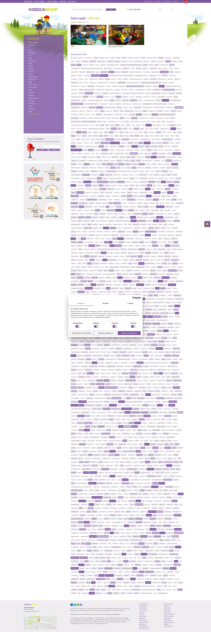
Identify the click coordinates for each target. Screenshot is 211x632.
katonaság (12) (156, 323)
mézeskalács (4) (89, 398)
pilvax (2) (79, 451)
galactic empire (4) (114, 267)
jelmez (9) (176, 309)
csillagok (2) (82, 199)
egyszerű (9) (176, 221)
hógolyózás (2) (102, 291)
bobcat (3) (163, 174)
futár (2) (73, 267)
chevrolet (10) (103, 189)
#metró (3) (81, 93)
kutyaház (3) (80, 355)
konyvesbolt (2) (125, 345)
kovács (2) (81, 348)
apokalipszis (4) (104, 153)
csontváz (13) (74, 203)
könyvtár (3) (111, 348)
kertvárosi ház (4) (162, 327)
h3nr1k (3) (176, 274)
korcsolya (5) (147, 345)
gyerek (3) (131, 274)
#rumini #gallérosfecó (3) (175, 100)
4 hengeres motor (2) (164, 128)
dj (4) (162, 210)
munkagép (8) (132, 416)
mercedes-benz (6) (134, 394)
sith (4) (175, 490)
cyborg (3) (146, 203)
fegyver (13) (155, 245)
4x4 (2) (131, 132)
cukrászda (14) (117, 203)
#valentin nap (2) (118, 114)
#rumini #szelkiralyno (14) (77, 104)
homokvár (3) (168, 291)
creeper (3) (164, 192)
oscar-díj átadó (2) (174, 433)
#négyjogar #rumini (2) (76, 96)
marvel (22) (101, 387)
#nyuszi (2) (132, 96)
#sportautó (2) (84, 107)
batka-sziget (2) (166, 164)
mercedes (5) (125, 394)
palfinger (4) (163, 440)
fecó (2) (149, 245)
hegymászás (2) (117, 284)
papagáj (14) (110, 444)
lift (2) (119, 373)
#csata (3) (91, 65)
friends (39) (141, 263)
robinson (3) (105, 476)
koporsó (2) (139, 345)
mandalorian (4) (128, 384)
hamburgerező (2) (75, 281)
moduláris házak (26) (126, 408)
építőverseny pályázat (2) (125, 235)
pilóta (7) (73, 451)
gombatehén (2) (137, 270)
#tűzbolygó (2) (74, 114)
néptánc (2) (169, 419)
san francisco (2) (139, 483)
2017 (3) (97, 125)
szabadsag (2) (122, 508)
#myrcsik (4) (179, 93)
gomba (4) (129, 270)
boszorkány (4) (143, 178)
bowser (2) (160, 178)
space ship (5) (74, 497)
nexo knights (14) (88, 423)
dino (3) (92, 210)
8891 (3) (93, 139)
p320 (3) (146, 440)
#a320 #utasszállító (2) (152, 57)
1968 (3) (163, 121)
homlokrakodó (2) (136, 291)
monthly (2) (93, 412)
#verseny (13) (155, 114)
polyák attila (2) (131, 455)
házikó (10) (73, 284)
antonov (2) (79, 153)
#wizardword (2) (160, 118)
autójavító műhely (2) (171, 157)
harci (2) (96, 281)
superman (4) (162, 504)
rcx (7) (181, 462)
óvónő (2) (136, 437)
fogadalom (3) (175, 256)
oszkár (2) (80, 437)
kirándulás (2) (143, 334)
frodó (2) (158, 263)
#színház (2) (82, 111)
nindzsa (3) (125, 423)
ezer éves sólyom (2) (88, 242)
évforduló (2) (148, 238)
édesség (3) (73, 221)
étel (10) (114, 238)
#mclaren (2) (179, 89)
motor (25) (127, 412)
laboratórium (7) (125, 355)
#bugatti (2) (174, 61)
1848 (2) (148, 121)
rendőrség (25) (150, 469)
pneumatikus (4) (83, 455)
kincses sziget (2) (173, 330)
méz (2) (82, 398)
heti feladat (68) (172, 284)
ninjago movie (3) (161, 423)
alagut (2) (172, 143)
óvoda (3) (130, 437)
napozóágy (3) (104, 419)
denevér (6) (145, 206)
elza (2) (100, 228)
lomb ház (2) (74, 377)
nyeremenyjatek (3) (151, 426)
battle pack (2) (93, 167)
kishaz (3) (110, 338)
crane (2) (151, 192)
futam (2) (181, 263)
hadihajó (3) (108, 277)
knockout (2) (114, 341)
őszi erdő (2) (131, 440)
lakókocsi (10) (175, 355)
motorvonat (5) (172, 412)
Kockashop (73, 22)
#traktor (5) (173, 111)
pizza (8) (156, 451)
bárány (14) (121, 164)
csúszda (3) (98, 203)
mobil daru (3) (153, 405)
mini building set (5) (89, 405)
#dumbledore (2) (164, 65)
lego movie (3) (120, 366)
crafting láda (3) (143, 192)
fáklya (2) (165, 242)
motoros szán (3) (163, 412)
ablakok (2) (79, 143)
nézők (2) (96, 423)
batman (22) (174, 164)
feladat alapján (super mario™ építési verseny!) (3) (108, 249)
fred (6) (130, 263)
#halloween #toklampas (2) (136, 72)
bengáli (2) (162, 167)
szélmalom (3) (167, 511)
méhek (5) (157, 391)
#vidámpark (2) (83, 118)
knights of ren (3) (106, 341)
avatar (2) (113, 160)
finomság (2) (109, 256)
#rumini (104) (165, 100)
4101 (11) (84, 132)
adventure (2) (124, 143)
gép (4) (79, 270)
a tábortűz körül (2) (155, 139)
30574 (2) (79, 128)
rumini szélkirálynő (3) (157, 479)
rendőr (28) (169, 465)
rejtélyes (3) (149, 465)
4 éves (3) (156, 128)
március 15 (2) (162, 384)
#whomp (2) (152, 118)
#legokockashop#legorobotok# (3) (87, 89)
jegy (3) (155, 309)
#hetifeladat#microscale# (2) (141, 75)
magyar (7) (169, 380)
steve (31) (138, 501)
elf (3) (130, 224)
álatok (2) (178, 143)
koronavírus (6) (161, 345)
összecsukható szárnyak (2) (115, 440)
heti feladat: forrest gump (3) (77, 288)
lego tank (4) (146, 366)
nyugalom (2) (74, 430)
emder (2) (119, 228)
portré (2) (170, 455)
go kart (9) (111, 270)
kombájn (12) (74, 345)
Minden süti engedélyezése (129, 333)
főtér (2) (117, 263)
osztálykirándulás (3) (94, 437)
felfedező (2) (148, 249)
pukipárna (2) (140, 458)
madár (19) (106, 380)
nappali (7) (111, 419)
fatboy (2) (125, 245)
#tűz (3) (179, 111)
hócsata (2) (73, 291)
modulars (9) (136, 408)
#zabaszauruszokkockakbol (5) (89, 121)
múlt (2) (104, 416)
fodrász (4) (160, 256)
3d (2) (146, 128)
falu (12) (176, 242)
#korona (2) (83, 86)
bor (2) (136, 178)
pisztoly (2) (144, 451)
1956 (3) (158, 121)
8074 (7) (136, 135)
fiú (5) (127, 256)
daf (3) (157, 203)
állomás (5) (141, 146)
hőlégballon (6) (177, 295)
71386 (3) (90, 135)
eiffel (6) (89, 224)
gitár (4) (105, 270)
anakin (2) (137, 150)
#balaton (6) (93, 61)
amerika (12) (105, 150)
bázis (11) (113, 167)
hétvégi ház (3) (97, 288)
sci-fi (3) (140, 486)
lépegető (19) (90, 373)
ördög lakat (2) (154, 437)
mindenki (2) (164, 401)
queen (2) (158, 458)
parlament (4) (160, 444)
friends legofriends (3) (150, 263)
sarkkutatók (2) (114, 486)
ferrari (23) (103, 252)
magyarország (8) (177, 380)
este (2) (102, 238)
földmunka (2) (104, 263)
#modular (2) (164, 93)
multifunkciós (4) (111, 416)
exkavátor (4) (174, 238)
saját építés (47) (92, 483)
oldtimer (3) (179, 430)
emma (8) (151, 228)
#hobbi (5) (165, 75)
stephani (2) (124, 501)
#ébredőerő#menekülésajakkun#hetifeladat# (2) (91, 68)
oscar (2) (160, 433)
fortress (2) (73, 263)
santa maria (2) (147, 483)
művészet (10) (168, 416)
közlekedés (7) (176, 348)
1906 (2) (153, 121)
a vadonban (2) (177, 139)
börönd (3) (73, 182)
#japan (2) (113, 79)
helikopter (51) (140, 284)
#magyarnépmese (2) (140, 89)
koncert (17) (87, 345)
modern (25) (171, 405)
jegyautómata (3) (162, 309)
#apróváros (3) (176, 57)
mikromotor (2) (113, 401)
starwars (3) (105, 501)
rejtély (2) (143, 465)
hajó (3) (114, 277)
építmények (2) (106, 235)
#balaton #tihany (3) (101, 61)
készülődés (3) (171, 327)
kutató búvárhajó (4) (175, 352)
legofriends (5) (88, 369)
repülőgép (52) (93, 472)
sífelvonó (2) (130, 490)
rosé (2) (79, 479)
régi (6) (122, 465)
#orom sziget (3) (161, 96)
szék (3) (122, 511)
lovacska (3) (120, 377)
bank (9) (104, 164)
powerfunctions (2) (107, 458)
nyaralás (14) (127, 426)
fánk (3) (85, 245)
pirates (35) (112, 451)
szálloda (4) (175, 508)
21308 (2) (138, 125)
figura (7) (167, 252)
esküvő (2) (97, 238)
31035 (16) (114, 128)
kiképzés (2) (153, 330)
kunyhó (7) (144, 352)
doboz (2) (82, 213)
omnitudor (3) (80, 433)
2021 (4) (112, 125)
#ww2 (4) (172, 118)
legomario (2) (126, 369)
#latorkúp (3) (148, 86)
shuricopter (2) (103, 490)
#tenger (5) (145, 111)
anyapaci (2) (87, 153)
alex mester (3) (80, 146)
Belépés (175, 1)
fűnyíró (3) (84, 267)
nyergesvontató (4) (161, 426)
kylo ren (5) (106, 355)
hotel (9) (150, 295)
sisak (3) (171, 490)
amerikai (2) (111, 150)
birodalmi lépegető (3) (76, 174)
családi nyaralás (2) (84, 196)
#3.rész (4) (124, 57)
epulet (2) (142, 235)
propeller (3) (133, 458)
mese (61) (148, 394)
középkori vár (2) (168, 348)
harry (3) (120, 281)
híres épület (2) (146, 288)
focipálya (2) (154, 256)
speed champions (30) (97, 497)
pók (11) (90, 455)
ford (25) (105, 260)
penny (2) (114, 447)
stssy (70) (91, 504)
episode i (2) (114, 231)
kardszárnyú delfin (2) (150, 320)
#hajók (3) (117, 72)
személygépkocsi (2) (176, 511)
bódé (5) (169, 174)
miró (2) (133, 405)
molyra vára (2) (167, 408)
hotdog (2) (144, 295)
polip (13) (117, 455)
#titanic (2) (167, 111)
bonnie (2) (125, 178)
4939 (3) (126, 132)
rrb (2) (108, 479)
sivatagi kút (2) (92, 494)
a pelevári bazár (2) (134, 139)
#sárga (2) (111, 104)
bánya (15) (110, 164)
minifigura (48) (113, 405)
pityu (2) (150, 451)
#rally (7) (112, 100)
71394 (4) (95, 135)
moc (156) (160, 405)
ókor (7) (139, 430)
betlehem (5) (94, 171)
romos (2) (73, 479)
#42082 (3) (143, 57)
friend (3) (135, 263)
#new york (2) (92, 96)
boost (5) (132, 178)
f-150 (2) (96, 242)
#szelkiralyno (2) (169, 107)
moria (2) (109, 412)
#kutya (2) (108, 86)
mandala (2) (120, 384)
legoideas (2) (111, 369)
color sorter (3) (108, 192)
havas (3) (149, 281)
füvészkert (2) (96, 267)
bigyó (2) (147, 171)
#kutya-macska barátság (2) (118, 86)
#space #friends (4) (75, 107)
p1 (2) (141, 440)
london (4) (88, 377)
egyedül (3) (149, 221)
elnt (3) (149, 224)
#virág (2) (108, 118)
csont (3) (168, 199)
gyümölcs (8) (153, 274)
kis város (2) (175, 334)
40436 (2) (73, 132)
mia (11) (128, 398)
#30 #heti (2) (130, 57)
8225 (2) (152, 135)
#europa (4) (138, 68)
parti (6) (171, 444)
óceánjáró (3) (115, 430)
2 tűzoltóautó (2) (170, 121)
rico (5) (162, 472)
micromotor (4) (178, 398)
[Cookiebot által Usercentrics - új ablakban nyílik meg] (133, 298)
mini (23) (81, 405)
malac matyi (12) (100, 384)
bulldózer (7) (169, 182)
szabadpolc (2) (114, 508)
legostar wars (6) (134, 369)
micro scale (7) (141, 398)
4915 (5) (121, 132)
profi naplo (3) (125, 458)
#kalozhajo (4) (153, 79)
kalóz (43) (150, 316)
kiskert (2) (121, 338)
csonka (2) (162, 199)
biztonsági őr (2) (94, 174)
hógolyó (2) (94, 291)
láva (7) (163, 359)
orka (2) (119, 433)
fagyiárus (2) (147, 242)
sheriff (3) (92, 490)
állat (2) (106, 146)
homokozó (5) (160, 291)
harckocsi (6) (102, 281)
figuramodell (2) (74, 256)
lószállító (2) (113, 377)
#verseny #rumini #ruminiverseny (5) (167, 114)
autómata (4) (74, 160)
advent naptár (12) (105, 143)
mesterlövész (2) (165, 394)
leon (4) (84, 373)
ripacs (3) (167, 472)
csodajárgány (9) (131, 199)
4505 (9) (111, 132)
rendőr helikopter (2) (75, 469)
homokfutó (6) (152, 291)
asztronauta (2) (91, 157)
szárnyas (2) (110, 511)
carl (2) (159, 185)
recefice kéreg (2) (109, 465)
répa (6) (172, 469)
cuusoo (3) (139, 203)
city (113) (148, 189)
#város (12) (138, 114)
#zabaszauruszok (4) (75, 121)
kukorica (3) (130, 352)
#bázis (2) (131, 61)
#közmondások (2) (100, 86)
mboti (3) (149, 387)
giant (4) (100, 270)
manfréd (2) (142, 384)
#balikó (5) (110, 61)
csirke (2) (110, 199)
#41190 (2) (137, 57)
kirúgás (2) (158, 334)
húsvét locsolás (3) (150, 299)
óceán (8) (108, 430)
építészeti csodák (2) (82, 235)
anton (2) (73, 153)
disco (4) (125, 210)
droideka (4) (95, 217)
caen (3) (137, 185)
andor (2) (143, 150)
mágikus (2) (145, 380)
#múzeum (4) (172, 93)
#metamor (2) (74, 93)
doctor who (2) (89, 213)
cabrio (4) (132, 185)
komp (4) (81, 345)
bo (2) (135, 174)
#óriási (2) (153, 96)
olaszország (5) (156, 430)
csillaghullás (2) (74, 199)
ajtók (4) (153, 143)
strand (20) (174, 501)
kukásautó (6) (123, 352)
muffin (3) (98, 416)
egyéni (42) (156, 221)
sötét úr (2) (174, 494)
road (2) (91, 476)
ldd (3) (180, 359)
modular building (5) (97, 408)
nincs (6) (119, 423)
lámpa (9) (88, 359)
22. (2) (143, 125)
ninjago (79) (137, 423)
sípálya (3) (155, 490)
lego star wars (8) (137, 366)
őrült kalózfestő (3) (171, 437)
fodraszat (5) (167, 256)
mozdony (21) (81, 416)
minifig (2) (106, 405)
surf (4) (176, 504)
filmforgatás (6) (93, 256)
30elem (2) (84, 128)
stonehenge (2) (149, 501)
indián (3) (179, 302)
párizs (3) (141, 444)
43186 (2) (101, 132)
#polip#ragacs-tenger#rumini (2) (95, 100)
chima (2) (118, 189)
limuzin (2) (145, 373)
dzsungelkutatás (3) (168, 217)
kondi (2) (94, 345)
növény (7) (94, 426)
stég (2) (118, 501)
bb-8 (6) (118, 167)
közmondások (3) (75, 352)
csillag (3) (174, 196)
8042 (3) (126, 135)
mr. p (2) (93, 416)
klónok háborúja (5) (90, 341)
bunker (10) (176, 182)
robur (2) (125, 476)
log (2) (180, 373)
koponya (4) (133, 345)
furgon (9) (175, 263)
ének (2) (78, 231)
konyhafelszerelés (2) (115, 345)
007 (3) (104, 121)
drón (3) (107, 217)
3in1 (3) (151, 128)
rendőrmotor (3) (142, 469)
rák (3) (116, 462)
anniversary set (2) (168, 150)
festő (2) (136, 252)
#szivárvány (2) (89, 111)
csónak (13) (155, 199)
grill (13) (73, 274)
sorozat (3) (159, 494)
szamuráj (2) (82, 511)
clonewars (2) (88, 192)
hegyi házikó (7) (100, 284)
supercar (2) (147, 504)
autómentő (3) (82, 160)
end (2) (168, 228)
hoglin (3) (88, 291)
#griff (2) (97, 72)
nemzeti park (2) (156, 419)
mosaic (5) (121, 412)
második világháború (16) (111, 387)
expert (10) (80, 242)
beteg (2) (88, 171)
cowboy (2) (135, 192)
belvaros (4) (148, 167)
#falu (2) (171, 68)
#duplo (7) (171, 65)
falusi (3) (73, 245)
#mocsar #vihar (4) (155, 93)
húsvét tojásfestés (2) (160, 299)
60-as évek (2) (152, 132)
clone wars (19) (80, 192)
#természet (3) (160, 111)
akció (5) (159, 143)
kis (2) (163, 334)
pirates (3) (119, 451)
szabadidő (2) (98, 508)
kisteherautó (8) (149, 338)
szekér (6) (128, 511)
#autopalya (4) (85, 61)
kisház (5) (116, 338)
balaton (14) (169, 160)
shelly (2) (86, 490)
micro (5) (134, 398)
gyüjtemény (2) (145, 274)
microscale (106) (82, 401)
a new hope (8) (125, 139)
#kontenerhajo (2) (75, 86)
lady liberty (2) (139, 355)
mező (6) (108, 398)
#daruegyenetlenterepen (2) (113, 65)
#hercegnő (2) (87, 75)
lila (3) (139, 373)
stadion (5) (169, 497)
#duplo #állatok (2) (75, 68)
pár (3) (115, 444)
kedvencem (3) (177, 323)
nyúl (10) (81, 430)
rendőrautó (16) (105, 469)
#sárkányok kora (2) (137, 104)
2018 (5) (102, 125)
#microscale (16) (89, 93)
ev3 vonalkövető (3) (129, 238)
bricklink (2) (128, 182)
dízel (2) (147, 210)
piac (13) (143, 447)
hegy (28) (93, 284)
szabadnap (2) (106, 508)
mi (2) (123, 398)
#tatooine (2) (109, 111)
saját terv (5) (109, 483)
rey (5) (157, 472)
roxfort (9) (90, 479)
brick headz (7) (112, 182)
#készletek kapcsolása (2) (102, 82)
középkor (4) (152, 348)
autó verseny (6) (161, 157)
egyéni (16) (162, 221)
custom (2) (124, 203)
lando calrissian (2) (144, 359)
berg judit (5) (74, 171)
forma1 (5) (145, 260)
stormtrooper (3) (166, 501)
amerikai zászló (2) (120, 150)
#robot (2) (140, 100)
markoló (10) (80, 387)
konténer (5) (100, 345)
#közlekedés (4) (91, 86)
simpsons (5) (149, 490)
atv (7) (128, 157)
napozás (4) (96, 419)
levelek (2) (103, 373)
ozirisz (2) (147, 437)
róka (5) (159, 476)
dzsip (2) (146, 217)
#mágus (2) (131, 89)
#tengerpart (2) (152, 111)
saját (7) (73, 483)
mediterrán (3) (81, 391)
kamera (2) (177, 316)
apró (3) (127, 153)
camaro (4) (143, 185)
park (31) (147, 444)
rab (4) (179, 458)
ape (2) (97, 153)
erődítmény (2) (90, 238)
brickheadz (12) (121, 182)
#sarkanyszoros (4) (147, 104)
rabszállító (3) (94, 462)
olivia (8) (73, 433)
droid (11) (88, 217)
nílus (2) (101, 423)
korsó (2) (169, 345)
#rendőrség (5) (125, 100)
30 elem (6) (172, 125)
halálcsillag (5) (157, 277)
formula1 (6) (167, 260)
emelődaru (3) (137, 228)
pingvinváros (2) (92, 451)
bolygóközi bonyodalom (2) (115, 178)
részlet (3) (127, 472)
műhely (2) (154, 416)
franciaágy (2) (124, 263)
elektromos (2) (108, 224)
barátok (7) (127, 164)
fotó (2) (84, 263)
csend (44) (148, 196)
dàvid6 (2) (95, 206)
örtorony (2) (162, 437)
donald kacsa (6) (137, 213)
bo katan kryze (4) (143, 174)
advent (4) (97, 143)
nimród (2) (106, 423)
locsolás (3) (166, 373)
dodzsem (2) (109, 213)
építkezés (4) (91, 235)
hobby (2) (175, 288)
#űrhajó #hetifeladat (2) (108, 114)
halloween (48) (165, 277)
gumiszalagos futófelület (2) (109, 274)
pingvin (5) (85, 451)
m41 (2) (78, 380)
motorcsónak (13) (136, 412)
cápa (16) (149, 185)
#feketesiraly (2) (74, 72)
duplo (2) (127, 217)
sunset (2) (126, 504)
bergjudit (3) (81, 171)
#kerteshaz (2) (92, 82)
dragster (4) (176, 213)
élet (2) (125, 224)
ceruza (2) (73, 189)
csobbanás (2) (117, 199)
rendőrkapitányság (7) (132, 469)
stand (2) (175, 497)
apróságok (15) (133, 153)
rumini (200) (125, 479)
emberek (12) (113, 228)
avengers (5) (119, 160)
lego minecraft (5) (111, 366)
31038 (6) (119, 128)
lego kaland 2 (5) (93, 366)
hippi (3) (134, 288)
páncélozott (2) (90, 444)
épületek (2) (154, 235)
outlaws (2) (118, 437)
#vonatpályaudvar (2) (143, 118)
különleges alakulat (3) (97, 355)
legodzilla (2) (81, 369)
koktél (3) (168, 341)
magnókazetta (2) (161, 380)
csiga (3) (169, 196)
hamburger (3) (174, 277)
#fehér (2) (177, 68)
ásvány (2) (78, 157)
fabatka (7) (121, 242)
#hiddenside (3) (152, 75)
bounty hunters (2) (152, 178)
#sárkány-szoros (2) (126, 104)
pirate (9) (106, 451)
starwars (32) (112, 501)
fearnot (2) (143, 245)
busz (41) (73, 185)
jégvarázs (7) (149, 309)
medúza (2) (88, 391)
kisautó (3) (84, 338)
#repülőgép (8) (133, 100)
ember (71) (106, 228)
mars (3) (95, 387)
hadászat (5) (87, 277)
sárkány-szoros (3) (105, 486)
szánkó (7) (94, 511)
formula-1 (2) (160, 260)
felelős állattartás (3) (132, 249)
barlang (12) (141, 164)
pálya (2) (175, 440)
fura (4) (169, 263)
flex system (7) (134, 256)
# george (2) (80, 57)
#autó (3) (78, 61)
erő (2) (78, 238)
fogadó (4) (73, 260)
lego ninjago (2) (128, 366)
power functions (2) (96, 458)
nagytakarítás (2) (75, 419)
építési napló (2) (161, 231)
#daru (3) (103, 65)
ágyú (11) (141, 143)
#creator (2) (85, 65)
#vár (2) (125, 114)
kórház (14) (154, 345)
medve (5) (95, 391)
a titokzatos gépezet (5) (167, 139)
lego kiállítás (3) (102, 366)
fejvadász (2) (74, 249)
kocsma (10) (161, 341)
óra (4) (86, 433)
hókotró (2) (114, 291)
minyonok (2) (127, 405)
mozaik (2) (73, 416)
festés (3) (117, 252)
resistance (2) (108, 472)
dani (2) (167, 203)
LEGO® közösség (167, 1)
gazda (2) (174, 267)
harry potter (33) (127, 281)
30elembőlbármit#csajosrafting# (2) (96, 128)
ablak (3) (73, 143)
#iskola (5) (107, 79)
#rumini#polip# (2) (103, 104)
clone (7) (73, 192)
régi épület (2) (137, 465)
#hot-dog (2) (74, 79)
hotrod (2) (170, 295)
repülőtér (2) (101, 472)
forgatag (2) (125, 260)
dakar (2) (162, 203)
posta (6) (176, 455)
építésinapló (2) (179, 231)
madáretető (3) (121, 380)
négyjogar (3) (135, 419)
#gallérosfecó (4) (90, 72)
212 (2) (133, 125)
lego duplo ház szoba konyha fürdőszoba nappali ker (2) (157, 362)
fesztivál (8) (148, 252)
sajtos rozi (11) (125, 483)
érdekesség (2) (171, 235)
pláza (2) (178, 451)
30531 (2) (73, 128)
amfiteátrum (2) (129, 150)
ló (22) (161, 373)
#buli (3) (181, 61)
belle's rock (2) (140, 167)
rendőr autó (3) (176, 465)
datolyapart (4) (88, 206)
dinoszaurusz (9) (110, 210)
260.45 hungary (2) (157, 125)
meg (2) (101, 391)
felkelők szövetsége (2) (177, 249)
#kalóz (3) (146, 79)
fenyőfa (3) (97, 252)
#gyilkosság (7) (104, 72)
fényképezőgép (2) (89, 252)
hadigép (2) (101, 277)
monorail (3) (175, 408)
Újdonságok (63, 1)
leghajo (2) (73, 362)
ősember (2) (98, 440)
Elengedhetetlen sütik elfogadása (81, 333)
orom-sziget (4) (125, 433)
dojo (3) (116, 213)
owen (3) (141, 437)
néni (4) (163, 419)
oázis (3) (93, 430)
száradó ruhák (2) (102, 511)
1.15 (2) (122, 121)
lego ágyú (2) (101, 362)
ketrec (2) (177, 327)
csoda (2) (124, 199)
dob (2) (174, 210)
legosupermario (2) (143, 369)
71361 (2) (79, 135)
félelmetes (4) (124, 249)
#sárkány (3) (118, 104)
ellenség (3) (143, 224)
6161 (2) (169, 132)
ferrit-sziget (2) (111, 252)
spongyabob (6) (107, 497)
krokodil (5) (115, 352)
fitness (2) (123, 256)
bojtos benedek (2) (75, 178)
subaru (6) (109, 504)
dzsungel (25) (160, 217)
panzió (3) (103, 444)
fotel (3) (79, 263)
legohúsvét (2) (96, 369)
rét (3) (132, 472)
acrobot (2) (86, 143)
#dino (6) (145, 65)
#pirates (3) (84, 100)
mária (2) (168, 384)
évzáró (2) (154, 238)
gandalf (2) (153, 267)
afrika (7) (130, 143)
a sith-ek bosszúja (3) (145, 139)
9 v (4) (98, 139)
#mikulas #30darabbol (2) (115, 93)
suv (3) (180, 504)
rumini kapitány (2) (146, 479)
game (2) (148, 267)
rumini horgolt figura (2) (134, 479)
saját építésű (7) (101, 483)
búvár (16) (88, 185)
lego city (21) (140, 362)
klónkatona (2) (74, 341)
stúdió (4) (97, 504)
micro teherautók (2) (150, 398)
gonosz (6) (152, 270)
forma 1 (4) (132, 260)
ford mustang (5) (112, 260)
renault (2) (156, 465)
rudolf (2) (119, 479)
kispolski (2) (142, 338)
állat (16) (101, 146)
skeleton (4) (99, 494)
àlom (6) (161, 146)
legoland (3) (118, 369)
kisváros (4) (157, 338)
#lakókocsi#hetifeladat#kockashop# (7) (135, 86)
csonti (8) (174, 199)
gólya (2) (123, 270)
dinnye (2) (86, 210)
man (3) (114, 384)
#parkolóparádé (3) (75, 100)
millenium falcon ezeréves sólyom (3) (134, 401)
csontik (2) (180, 199)
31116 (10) (136, 128)
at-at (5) (98, 157)
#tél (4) (121, 111)
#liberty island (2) (109, 89)
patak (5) (73, 447)
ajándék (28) (147, 143)
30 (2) (167, 125)
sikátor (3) (136, 490)
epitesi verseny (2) (170, 231)
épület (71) (147, 235)
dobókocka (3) (74, 213)
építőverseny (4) (114, 235)
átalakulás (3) (123, 157)
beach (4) (129, 167)
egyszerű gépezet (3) (75, 224)
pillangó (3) (180, 447)
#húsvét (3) (101, 79)
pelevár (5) (100, 447)
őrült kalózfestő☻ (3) (76, 440)
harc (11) (90, 281)
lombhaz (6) (81, 377)
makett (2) (86, 384)
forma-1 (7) (138, 260)
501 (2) (136, 132)
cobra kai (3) (95, 192)
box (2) (166, 178)
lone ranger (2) (95, 377)
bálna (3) (93, 164)
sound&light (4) (166, 494)
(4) (71, 57)
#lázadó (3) (155, 86)
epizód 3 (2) (135, 235)
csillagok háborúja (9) (92, 199)
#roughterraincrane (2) (149, 100)
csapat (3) (108, 196)
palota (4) (169, 440)
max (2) (135, 387)
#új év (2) (88, 114)
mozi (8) (87, 416)
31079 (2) (131, 128)
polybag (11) (139, 455)
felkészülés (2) (74, 252)
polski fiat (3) (123, 455)
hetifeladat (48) (88, 288)
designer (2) (152, 206)
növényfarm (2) (109, 426)
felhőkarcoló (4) (161, 249)
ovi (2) (124, 437)
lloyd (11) (156, 373)
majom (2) (80, 384)
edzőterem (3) (86, 221)
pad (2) (151, 440)
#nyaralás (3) (125, 96)
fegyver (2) (161, 245)
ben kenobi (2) (155, 167)
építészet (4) (74, 235)
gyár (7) (119, 274)
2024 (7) (117, 125)
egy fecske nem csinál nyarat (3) (123, 221)
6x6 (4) (179, 132)
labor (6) (118, 355)
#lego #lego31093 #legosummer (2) (173, 86)
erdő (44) (73, 238)
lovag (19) (132, 377)
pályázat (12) (82, 444)
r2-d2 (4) (169, 458)
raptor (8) (176, 462)
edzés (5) (80, 221)
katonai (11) (148, 323)
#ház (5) (171, 72)
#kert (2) (86, 82)
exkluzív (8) (73, 242)
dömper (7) (150, 213)
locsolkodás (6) (174, 373)
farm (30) (112, 245)
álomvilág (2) (167, 146)
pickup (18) (155, 447)
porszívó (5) (158, 455)
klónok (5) (82, 341)
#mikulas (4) (105, 93)
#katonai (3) (177, 79)
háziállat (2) (171, 281)
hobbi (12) (163, 288)
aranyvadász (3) (162, 153)
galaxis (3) (133, 267)
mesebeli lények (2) (156, 394)
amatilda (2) (97, 150)
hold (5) (120, 291)
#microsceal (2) (97, 93)
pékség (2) (93, 447)
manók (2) (154, 384)
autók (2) (180, 157)
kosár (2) (174, 345)
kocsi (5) (149, 341)
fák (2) (159, 242)
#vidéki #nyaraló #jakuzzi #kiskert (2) (97, 118)
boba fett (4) (156, 174)
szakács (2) (139, 508)
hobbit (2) (169, 288)
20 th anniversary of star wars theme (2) (80, 125)
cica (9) (130, 189)
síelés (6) (123, 490)
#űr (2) (93, 114)
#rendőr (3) (118, 100)
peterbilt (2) (125, 447)
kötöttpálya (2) (144, 348)
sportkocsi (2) (155, 497)
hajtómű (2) (134, 277)
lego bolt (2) (133, 362)
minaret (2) (157, 401)
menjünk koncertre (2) (83, 394)
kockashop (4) (128, 341)
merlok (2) (142, 394)
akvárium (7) (165, 143)
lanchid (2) (94, 359)
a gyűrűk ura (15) (109, 139)
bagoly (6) (138, 160)
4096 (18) (79, 132)
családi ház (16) (74, 196)
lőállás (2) (158, 377)
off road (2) (128, 430)
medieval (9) (74, 391)
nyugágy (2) (175, 426)
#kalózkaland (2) (162, 79)
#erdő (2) (132, 68)
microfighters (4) (169, 398)
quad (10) (153, 458)
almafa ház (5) (154, 146)
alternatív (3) (175, 146)
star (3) (180, 497)
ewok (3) (160, 238)
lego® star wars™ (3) (172, 366)
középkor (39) (159, 348)
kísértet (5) (97, 338)
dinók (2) (103, 210)
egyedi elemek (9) (141, 221)
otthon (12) (112, 437)
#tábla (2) (97, 111)
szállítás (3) (154, 508)
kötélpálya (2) (136, 348)
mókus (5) (154, 408)
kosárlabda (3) (74, 348)
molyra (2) (160, 408)
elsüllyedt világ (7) (88, 228)
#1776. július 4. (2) (88, 57)
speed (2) (88, 497)
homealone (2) (127, 291)
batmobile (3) (85, 167)
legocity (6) (73, 369)
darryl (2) (173, 203)
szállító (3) (161, 508)
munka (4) (125, 416)
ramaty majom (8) (168, 462)
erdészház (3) (178, 235)
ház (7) (165, 281)
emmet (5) (157, 228)
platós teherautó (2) (170, 451)
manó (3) (149, 384)
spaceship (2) (82, 497)
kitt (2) (169, 338)
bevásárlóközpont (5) (112, 171)
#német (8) (85, 96)
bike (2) (152, 171)
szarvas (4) (117, 511)
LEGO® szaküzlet (148, 1)
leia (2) (168, 369)
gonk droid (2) (145, 270)
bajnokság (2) (157, 160)
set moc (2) (177, 486)
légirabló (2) (80, 362)
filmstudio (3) (101, 256)
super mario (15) (139, 504)
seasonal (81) (155, 486)
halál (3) (150, 277)
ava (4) (100, 160)
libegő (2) (114, 373)
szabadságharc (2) (131, 508)
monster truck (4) (85, 412)
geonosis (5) (74, 270)
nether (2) (73, 423)
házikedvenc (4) (179, 281)
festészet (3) (123, 252)
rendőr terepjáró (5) (86, 469)
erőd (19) (83, 238)
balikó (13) (86, 164)
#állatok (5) (161, 57)
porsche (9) (151, 455)
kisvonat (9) (164, 338)
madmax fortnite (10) (130, 380)
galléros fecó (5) (140, 267)
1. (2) (118, 121)
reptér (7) (178, 469)
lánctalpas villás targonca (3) (123, 359)
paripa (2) (135, 444)
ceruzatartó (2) (80, 189)
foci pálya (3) (146, 256)
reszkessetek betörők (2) (118, 472)
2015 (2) (92, 125)
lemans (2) (73, 373)
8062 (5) (131, 135)
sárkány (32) (161, 483)
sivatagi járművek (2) (82, 494)
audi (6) (133, 157)
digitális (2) (80, 210)
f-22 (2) (101, 242)
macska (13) (99, 380)
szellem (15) (160, 511)
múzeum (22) (147, 416)
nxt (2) (115, 426)
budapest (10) (152, 182)
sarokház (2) (122, 486)
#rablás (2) (106, 100)
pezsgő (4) (137, 447)
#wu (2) (167, 118)
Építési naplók (81, 22)
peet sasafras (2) (86, 447)
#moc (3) (148, 93)
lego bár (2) (117, 362)
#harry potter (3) (155, 72)
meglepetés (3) (129, 391)
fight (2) (161, 252)
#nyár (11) (118, 96)
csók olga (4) (149, 199)
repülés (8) (73, 472)
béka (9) (134, 167)
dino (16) (98, 210)
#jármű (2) (119, 79)
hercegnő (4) (148, 284)
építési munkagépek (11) (150, 231)
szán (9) (88, 511)
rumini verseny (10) (167, 479)
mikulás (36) (121, 401)
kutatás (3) (161, 352)
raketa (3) (122, 462)
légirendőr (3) (88, 362)
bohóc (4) (174, 174)
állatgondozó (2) (113, 146)
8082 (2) (141, 135)
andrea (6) (149, 150)
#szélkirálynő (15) (179, 107)
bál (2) (163, 160)
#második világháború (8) (168, 89)
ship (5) (96, 490)
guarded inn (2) (90, 274)
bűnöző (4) (107, 185)
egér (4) (92, 221)
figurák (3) (172, 252)
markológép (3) (88, 387)
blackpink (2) (125, 174)
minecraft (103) (74, 405)
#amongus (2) (168, 57)
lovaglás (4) (139, 377)
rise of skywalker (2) (75, 476)
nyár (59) (121, 426)
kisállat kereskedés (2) (76, 338)
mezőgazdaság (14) (116, 398)
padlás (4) (156, 440)
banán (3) (98, 164)
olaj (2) (149, 430)
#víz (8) (121, 118)
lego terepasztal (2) (154, 366)
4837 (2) (116, 132)
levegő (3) (97, 373)
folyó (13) (92, 260)
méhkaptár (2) (164, 391)
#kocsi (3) (165, 82)
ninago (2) (113, 423)
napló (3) (82, 419)
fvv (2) (102, 267)
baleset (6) (73, 164)
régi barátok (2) (128, 465)
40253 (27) (173, 128)
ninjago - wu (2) (151, 423)
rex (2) (153, 472)
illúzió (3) (149, 302)
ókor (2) (134, 430)
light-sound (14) (133, 373)
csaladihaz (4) (101, 196)
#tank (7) (102, 111)
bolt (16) (99, 178)
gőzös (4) (180, 270)
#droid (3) (151, 65)
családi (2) (176, 192)
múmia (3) (119, 416)
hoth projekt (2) (162, 295)
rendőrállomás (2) (96, 469)
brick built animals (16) (103, 182)
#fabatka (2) (145, 68)
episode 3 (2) (100, 231)
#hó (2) (159, 75)
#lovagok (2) (117, 89)
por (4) (145, 455)
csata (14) (130, 196)
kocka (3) (121, 341)
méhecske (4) (151, 391)
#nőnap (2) (107, 96)
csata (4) (135, 196)
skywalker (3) (113, 494)
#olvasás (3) (138, 96)
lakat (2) (152, 355)
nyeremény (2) (142, 426)
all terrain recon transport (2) (91, 146)
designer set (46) (160, 206)
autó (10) (148, 157)
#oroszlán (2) (169, 96)
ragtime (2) (106, 462)
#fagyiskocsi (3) (153, 68)
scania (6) (134, 486)
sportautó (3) (140, 497)
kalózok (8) (164, 316)
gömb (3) (159, 270)
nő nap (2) (81, 426)
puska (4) (147, 458)
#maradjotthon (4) (157, 89)
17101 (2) (143, 121)
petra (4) (131, 447)
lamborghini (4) (81, 359)
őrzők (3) (84, 440)
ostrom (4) (73, 437)
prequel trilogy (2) (116, 458)
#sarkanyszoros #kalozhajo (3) (160, 104)
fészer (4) (142, 252)
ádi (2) (91, 143)
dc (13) (107, 206)
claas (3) (153, 189)
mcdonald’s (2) (156, 387)
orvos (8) (154, 433)
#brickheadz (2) (161, 61)
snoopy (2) (126, 494)
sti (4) (143, 501)
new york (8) (80, 423)
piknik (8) (174, 447)
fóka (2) (86, 260)
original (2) (97, 433)
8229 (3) (157, 135)
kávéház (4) (163, 323)
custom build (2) (132, 203)
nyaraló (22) (134, 426)
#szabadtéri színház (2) (159, 107)
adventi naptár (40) (115, 143)
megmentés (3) (137, 391)
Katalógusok (71, 1)
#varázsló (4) (132, 114)
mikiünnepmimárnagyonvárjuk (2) (95, 401)
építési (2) (141, 231)
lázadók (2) (175, 359)
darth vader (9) (74, 206)
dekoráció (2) (133, 206)
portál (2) (164, 455)
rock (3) (130, 476)
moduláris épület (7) (115, 408)
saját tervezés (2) (117, 483)
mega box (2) (107, 391)
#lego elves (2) (74, 89)
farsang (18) (118, 245)
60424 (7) (159, 132)
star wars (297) (82, 501)
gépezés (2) (85, 270)
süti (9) (80, 508)
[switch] (96, 326)
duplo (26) (133, 217)
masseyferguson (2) (123, 387)
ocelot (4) (122, 430)
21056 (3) (128, 125)
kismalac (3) (128, 338)
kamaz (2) (171, 316)
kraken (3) (91, 352)
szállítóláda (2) (168, 508)
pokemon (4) (104, 455)
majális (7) (73, 384)
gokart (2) (117, 270)
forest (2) (119, 260)
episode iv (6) (121, 231)
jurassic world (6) (164, 313)
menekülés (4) (178, 391)
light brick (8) (125, 373)
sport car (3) (132, 497)
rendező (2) (162, 465)
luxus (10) (73, 380)
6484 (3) (174, 132)
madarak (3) (113, 380)
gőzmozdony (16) (172, 270)
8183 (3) (147, 135)
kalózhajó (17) (157, 316)
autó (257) (154, 157)
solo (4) (140, 494)
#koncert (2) (171, 82)
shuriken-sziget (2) (112, 490)
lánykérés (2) (157, 359)
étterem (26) (120, 238)
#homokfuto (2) (172, 75)
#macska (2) (124, 89)
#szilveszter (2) (74, 111)
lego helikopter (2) (75, 366)
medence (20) (176, 387)
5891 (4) (146, 132)
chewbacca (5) (111, 189)
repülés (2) (79, 472)
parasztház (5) (122, 444)
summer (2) (119, 504)
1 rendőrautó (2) (111, 121)
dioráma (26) (119, 210)
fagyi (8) (141, 242)
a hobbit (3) (117, 139)
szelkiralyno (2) (143, 511)
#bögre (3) (153, 61)
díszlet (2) (142, 210)
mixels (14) (145, 405)
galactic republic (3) (124, 267)
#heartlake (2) (178, 72)
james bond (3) (149, 306)
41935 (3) (95, 132)
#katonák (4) (74, 82)
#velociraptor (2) (146, 114)
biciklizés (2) (135, 171)
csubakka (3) (91, 203)
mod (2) (165, 405)
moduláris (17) (106, 408)
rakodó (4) (128, 462)
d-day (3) (152, 203)
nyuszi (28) (86, 430)
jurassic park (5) (155, 313)
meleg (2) (171, 391)
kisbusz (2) (91, 338)
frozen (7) (164, 263)
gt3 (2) (83, 274)
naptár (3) (117, 419)
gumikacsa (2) (98, 274)
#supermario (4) (137, 107)
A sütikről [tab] (130, 303)
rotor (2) (84, 479)
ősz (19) (125, 440)
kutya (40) (73, 355)
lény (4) (79, 373)
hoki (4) (108, 291)
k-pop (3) (172, 313)
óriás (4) (91, 433)
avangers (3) (106, 160)
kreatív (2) (97, 352)
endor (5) (73, 231)
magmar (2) (152, 380)
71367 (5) (84, 135)
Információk (158, 1)
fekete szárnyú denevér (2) (90, 249)
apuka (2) (141, 153)
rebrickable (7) (94, 465)
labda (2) (113, 355)
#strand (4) (119, 107)
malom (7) (108, 384)
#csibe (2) (97, 65)
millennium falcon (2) (149, 401)
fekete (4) (80, 249)
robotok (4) (118, 476)
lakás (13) (146, 355)
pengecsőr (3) (107, 447)
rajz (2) (112, 462)
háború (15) (80, 277)
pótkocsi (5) (74, 458)
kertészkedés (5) (145, 327)
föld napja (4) (96, 263)
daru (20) (81, 206)
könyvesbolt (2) (95, 348)
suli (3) (114, 504)
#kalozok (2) (170, 79)
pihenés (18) (167, 447)
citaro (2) (142, 189)
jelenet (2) (170, 309)
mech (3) (170, 387)
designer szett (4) (169, 206)
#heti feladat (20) (95, 75)
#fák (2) (160, 68)
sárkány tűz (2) (96, 486)
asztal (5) (85, 157)
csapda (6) (123, 196)
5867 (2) (141, 132)
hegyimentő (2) (109, 284)
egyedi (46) (133, 221)
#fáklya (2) (165, 68)
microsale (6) (74, 401)
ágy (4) (135, 143)
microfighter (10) (160, 398)
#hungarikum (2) (93, 79)
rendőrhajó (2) (122, 469)
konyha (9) (106, 345)
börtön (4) (80, 182)
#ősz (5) (175, 96)
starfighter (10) (98, 501)
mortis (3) (115, 412)
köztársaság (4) (84, 352)
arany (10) (154, 153)
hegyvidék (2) (132, 284)
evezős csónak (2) (139, 238)
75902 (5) (106, 135)
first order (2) (116, 256)
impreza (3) (167, 302)
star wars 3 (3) (90, 501)
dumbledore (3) (114, 217)
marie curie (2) (175, 384)
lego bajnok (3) (109, 362)
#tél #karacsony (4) (129, 111)
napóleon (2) (89, 419)
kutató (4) (167, 352)
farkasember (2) (105, 245)
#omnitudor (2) (146, 96)
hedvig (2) (87, 284)
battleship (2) (100, 167)
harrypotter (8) (136, 281)
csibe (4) (163, 196)
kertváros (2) (154, 327)
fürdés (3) (90, 267)
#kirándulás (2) (113, 82)
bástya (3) (154, 164)
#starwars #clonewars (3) (109, 107)
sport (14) (121, 497)
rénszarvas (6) (166, 469)
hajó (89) (120, 277)
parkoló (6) (153, 444)
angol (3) (155, 150)
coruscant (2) (116, 192)
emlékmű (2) (144, 228)
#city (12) (79, 65)
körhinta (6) (118, 348)
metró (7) (180, 394)
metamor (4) (173, 394)
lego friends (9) (175, 362)
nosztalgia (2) (74, 426)
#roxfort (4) (158, 100)
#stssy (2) (125, 107)
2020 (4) (107, 125)
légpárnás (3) (152, 369)
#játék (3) (126, 79)
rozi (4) (95, 479)
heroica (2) (154, 284)
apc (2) (92, 153)
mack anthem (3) (91, 380)
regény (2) (116, 465)
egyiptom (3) (169, 221)
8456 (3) (177, 135)
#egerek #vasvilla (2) (108, 68)
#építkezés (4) (126, 68)
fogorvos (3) (80, 260)
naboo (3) (174, 416)
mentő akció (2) (99, 394)
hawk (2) (155, 281)
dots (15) (145, 213)
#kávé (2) (81, 82)
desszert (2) (177, 206)
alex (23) (73, 146)
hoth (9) (155, 295)
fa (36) (110, 242)
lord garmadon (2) (104, 377)
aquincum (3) (148, 153)
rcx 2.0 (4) (73, 465)
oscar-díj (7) (166, 433)
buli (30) (163, 182)
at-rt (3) (103, 157)
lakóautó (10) (168, 355)
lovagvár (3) (146, 377)
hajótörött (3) (127, 277)
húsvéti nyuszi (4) (179, 299)
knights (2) (98, 341)
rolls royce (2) (166, 476)
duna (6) (121, 217)
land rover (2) (135, 359)
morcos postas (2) (101, 412)
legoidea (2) (104, 369)
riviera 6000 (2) (85, 476)
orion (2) (113, 433)
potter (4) (80, 458)
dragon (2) (170, 213)
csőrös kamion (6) (83, 203)
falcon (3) (170, 242)
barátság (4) (134, 164)
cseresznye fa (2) (156, 196)
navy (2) (128, 419)
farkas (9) (98, 245)
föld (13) (89, 263)
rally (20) (147, 462)
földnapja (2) (111, 263)
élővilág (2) (154, 224)
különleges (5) (88, 355)
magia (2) (139, 380)
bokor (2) (83, 178)
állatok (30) (134, 146)
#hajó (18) (111, 72)
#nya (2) (113, 96)
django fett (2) (168, 210)
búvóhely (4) (94, 185)
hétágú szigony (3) (163, 284)
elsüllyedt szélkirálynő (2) (76, 228)
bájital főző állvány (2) (147, 160)
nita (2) (175, 423)
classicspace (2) (175, 189)
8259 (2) (167, 135)
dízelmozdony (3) (155, 210)
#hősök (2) (81, 79)
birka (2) (171, 171)
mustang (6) (139, 416)
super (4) (132, 504)
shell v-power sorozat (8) (76, 490)
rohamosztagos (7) (151, 476)
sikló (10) (142, 490)
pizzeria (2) (161, 451)
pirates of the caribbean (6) (129, 451)
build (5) (158, 182)
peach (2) (79, 447)
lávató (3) (169, 359)
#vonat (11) (134, 118)
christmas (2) (124, 189)
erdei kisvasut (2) (162, 235)
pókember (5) (97, 455)
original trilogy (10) (105, 433)
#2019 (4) (96, 57)
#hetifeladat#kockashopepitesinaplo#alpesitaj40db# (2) (121, 75)
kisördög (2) (135, 338)
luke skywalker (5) (175, 377)
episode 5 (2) (107, 231)
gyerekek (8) (138, 274)
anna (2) (160, 150)
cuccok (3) (105, 203)
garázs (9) (160, 267)
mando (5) (135, 384)
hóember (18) (81, 291)
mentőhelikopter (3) (116, 394)
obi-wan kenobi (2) (100, 430)
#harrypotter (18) (164, 72)
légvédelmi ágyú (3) (161, 369)
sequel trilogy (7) (169, 486)
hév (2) (103, 288)
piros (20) (138, 451)
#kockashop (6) (121, 82)
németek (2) (148, 419)
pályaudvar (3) (74, 444)
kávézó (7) (170, 323)
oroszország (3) (146, 433)
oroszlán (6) (139, 433)
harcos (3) (109, 281)
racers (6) (100, 462)
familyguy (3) (79, 245)
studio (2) (103, 504)
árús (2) (73, 157)
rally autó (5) (154, 462)
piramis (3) (100, 451)
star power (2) (74, 501)
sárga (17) (155, 483)
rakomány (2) (135, 462)
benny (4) (169, 167)
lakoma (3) (73, 359)
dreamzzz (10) (81, 217)
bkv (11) (102, 174)
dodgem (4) (102, 213)
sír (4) (160, 490)
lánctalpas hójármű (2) (111, 359)
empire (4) (163, 228)
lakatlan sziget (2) (159, 355)
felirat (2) (169, 249)
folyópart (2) (98, 260)
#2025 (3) (118, 57)
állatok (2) (128, 146)
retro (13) (137, 472)
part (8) (166, 444)
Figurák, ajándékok (39, 1)
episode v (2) (129, 231)
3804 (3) (142, 128)
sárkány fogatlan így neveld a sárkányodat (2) (81, 486)
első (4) (165, 224)
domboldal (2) (122, 213)
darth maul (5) (179, 203)
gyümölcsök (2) (161, 274)
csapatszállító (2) (116, 196)
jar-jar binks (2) (163, 306)
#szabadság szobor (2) (148, 107)
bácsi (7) (133, 160)
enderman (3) (175, 228)
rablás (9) (81, 462)
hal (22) (140, 277)
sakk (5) (132, 483)
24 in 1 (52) (148, 125)
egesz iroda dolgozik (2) (101, 221)
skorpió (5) (106, 494)
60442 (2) (164, 132)
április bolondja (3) (119, 153)
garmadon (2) (167, 267)
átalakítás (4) (115, 157)
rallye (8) (160, 462)
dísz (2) (136, 210)
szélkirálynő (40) (152, 511)
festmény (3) (130, 252)
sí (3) (119, 490)
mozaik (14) (180, 412)
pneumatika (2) (74, 455)
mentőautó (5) (107, 394)
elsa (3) (160, 224)
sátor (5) (129, 486)
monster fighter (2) (75, 412)
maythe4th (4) (142, 387)
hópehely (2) (175, 291)
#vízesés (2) (127, 118)
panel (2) (97, 444)
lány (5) (151, 359)
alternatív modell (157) (76, 150)
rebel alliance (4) (86, 465)
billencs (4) (158, 171)
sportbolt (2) (147, 497)
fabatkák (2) (128, 242)
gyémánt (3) (125, 274)
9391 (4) (102, 139)
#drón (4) (157, 65)
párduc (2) (129, 444)
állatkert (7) (121, 146)
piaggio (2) (148, 447)
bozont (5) (178, 178)
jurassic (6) (148, 313)
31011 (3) (108, 128)
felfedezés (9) (141, 249)
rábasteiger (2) (74, 462)
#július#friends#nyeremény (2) (135, 79)
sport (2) (126, 497)
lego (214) (94, 362)
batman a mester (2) (75, 167)
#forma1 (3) (82, 72)
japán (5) (157, 306)
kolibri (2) (173, 341)
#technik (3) (116, 111)
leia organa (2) (175, 369)
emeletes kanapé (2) (127, 228)
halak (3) (145, 277)
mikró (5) (107, 401)
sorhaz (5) (145, 494)
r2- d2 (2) (164, 458)
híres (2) (140, 288)
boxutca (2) (171, 178)
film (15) (86, 256)
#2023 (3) (113, 57)
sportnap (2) (162, 497)
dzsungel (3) (152, 217)
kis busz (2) (168, 334)
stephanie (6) (132, 501)
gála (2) (107, 267)
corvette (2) (123, 192)
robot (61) (112, 476)
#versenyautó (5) (75, 118)
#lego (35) (161, 86)
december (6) (119, 206)
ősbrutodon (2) (91, 440)
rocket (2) (136, 476)
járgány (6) (171, 306)
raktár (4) (142, 462)
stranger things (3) (75, 504)
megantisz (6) (122, 391)
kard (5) (142, 320)
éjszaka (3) (95, 224)
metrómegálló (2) (75, 398)
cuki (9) (110, 203)
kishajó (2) (103, 338)
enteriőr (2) (84, 231)
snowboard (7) (133, 494)
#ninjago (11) (100, 96)
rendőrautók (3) (113, 469)
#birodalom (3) (138, 61)
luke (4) (168, 377)
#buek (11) (168, 61)
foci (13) (140, 256)
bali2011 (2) (80, 164)
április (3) (111, 153)
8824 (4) (78, 139)
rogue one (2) (143, 476)
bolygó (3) (105, 178)
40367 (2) (179, 128)
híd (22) (108, 288)
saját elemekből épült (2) (81, 483)
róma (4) (172, 476)
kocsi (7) (155, 341)
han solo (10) (84, 281)
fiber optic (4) (155, 252)
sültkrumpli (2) (74, 508)
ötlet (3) (137, 440)
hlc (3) (152, 288)
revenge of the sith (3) (145, 472)
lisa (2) (150, 373)
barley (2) (148, 164)
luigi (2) (163, 377)
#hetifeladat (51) (104, 75)
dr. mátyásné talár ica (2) (160, 213)
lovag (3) (126, 377)
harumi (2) (143, 281)
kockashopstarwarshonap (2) (139, 341)
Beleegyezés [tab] (80, 303)
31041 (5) (125, 128)
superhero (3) (154, 504)
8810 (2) (73, 139)
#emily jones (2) (117, 68)
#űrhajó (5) (99, 114)
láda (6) (132, 355)
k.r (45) (176, 313)
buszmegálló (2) (80, 185)
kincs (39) (166, 330)
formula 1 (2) (152, 260)
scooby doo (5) (146, 486)
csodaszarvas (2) (140, 199)
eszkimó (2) (108, 238)
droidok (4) (101, 217)
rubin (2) (113, 479)
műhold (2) (160, 416)
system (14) (90, 508)
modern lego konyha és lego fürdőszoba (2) (81, 408)
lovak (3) (152, 377)
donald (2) (129, 213)
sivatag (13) (73, 494)
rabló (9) (87, 462)
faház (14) (154, 242)
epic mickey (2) (92, 231)
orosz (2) (133, 433)
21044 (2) (123, 125)
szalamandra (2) (146, 508)
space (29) (180, 494)
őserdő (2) (105, 440)
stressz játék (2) (84, 504)
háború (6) (73, 277)
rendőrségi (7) (158, 469)
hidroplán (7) (128, 288)
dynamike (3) (140, 217)
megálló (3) (114, 391)
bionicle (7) (164, 171)
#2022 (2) (107, 57)
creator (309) (157, 192)
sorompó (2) (152, 494)
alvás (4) (85, 150)
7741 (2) (111, 135)
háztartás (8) (80, 284)
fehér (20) (168, 245)
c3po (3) (126, 185)
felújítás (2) (81, 252)
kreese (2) (104, 352)
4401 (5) (106, 132)
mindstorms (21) (172, 401)
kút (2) (155, 352)
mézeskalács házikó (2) (99, 398)
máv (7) (130, 387)
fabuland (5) (135, 242)
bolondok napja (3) (91, 178)
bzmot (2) (120, 185)
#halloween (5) (124, 72)
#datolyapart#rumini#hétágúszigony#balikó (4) (131, 65)
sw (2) (85, 508)
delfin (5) (140, 206)
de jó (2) (112, 206)
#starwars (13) (100, 107)
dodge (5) (96, 213)
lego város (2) (163, 366)
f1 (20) (106, 242)
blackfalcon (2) (117, 174)
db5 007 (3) (102, 206)
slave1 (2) (120, 494)
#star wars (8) (92, 107)
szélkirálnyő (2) (135, 511)
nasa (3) (123, 419)
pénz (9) (119, 447)
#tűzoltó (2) (82, 114)
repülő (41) (86, 472)
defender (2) (126, 206)
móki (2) (148, 408)
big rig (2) (141, 171)
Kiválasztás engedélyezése (105, 333)
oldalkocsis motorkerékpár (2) (168, 430)
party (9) (177, 444)
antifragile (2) (177, 150)
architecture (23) (176, 153)
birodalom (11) (86, 174)
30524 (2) (179, 125)
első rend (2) (171, 224)
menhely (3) (73, 394)
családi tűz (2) (93, 196)
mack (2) (84, 380)
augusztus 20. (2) (140, 157)
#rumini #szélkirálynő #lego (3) (91, 104)
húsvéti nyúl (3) (170, 299)
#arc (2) (73, 61)
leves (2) (109, 373)
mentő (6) (92, 394)
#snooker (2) (171, 104)
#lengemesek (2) (100, 89)
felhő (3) (155, 249)
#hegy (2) (80, 75)
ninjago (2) (144, 423)
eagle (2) (177, 217)
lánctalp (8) (101, 359)
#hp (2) (86, 79)
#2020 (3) (102, 57)
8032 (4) (121, 135)
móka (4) (142, 408)
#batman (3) (124, 61)
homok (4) (144, 291)
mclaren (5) (163, 387)
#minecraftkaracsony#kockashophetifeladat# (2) (133, 93)
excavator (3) (167, 238)
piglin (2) (161, 447)
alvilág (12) (90, 150)
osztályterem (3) (104, 437)
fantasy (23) (91, 245)
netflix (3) (175, 419)
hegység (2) (125, 284)
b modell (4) (126, 160)
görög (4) (165, 270)
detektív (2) (73, 210)
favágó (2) (137, 245)
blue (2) (131, 174)
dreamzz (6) (74, 217)
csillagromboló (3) (102, 199)
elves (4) (95, 228)
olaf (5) (144, 430)
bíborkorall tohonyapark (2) (124, 171)
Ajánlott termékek (52, 1)
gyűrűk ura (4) (170, 274)
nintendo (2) (169, 423)
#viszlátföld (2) (115, 118)
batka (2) (160, 164)
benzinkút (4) (175, 167)
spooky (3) (114, 497)
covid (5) (130, 192)
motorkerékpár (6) (154, 412)
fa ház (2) (115, 242)
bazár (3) (107, 167)
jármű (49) (177, 306)
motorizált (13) (144, 412)
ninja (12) (131, 423)
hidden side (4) (115, 288)
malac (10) (92, 384)
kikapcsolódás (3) (145, 330)
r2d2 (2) (174, 458)
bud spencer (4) (143, 182)
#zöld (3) (100, 121)
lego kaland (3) (84, 366)
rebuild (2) (101, 465)
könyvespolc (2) (103, 348)
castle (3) (177, 185)
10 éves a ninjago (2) (134, 121)
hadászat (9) (94, 277)
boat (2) (150, 174)
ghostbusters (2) (93, 270)
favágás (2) (131, 245)
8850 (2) (83, 139)
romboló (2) (178, 476)
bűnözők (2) (114, 185)
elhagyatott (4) (136, 224)
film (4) (81, 256)
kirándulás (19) (151, 334)
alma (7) (147, 146)
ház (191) (160, 281)
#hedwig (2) (73, 75)
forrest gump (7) (175, 260)
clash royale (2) (160, 189)
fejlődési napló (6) (175, 245)
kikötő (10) (159, 330)
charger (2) (95, 189)
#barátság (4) (117, 61)
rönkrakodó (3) (102, 479)
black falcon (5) (108, 174)
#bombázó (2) (146, 61)
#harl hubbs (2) (146, 72)
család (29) (170, 192)
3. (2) (163, 125)
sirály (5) (165, 490)
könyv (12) (88, 348)
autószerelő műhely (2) (92, 160)
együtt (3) (84, 224)
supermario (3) (169, 504)
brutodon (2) (135, 182)
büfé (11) (101, 185)
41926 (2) (90, 132)
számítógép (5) (74, 511)
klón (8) (174, 338)
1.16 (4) (126, 121)
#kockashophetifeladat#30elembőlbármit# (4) (151, 82)
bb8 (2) (123, 167)
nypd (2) (169, 426)
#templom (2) (138, 111)
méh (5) (144, 391)
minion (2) (120, 405)
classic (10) (167, 189)
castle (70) (171, 185)
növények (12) (101, 426)
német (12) (141, 419)
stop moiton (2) (157, 501)
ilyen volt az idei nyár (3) (158, 302)
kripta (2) (109, 352)
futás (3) (78, 267)
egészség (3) (111, 221)
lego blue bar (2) (124, 362)
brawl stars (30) (87, 182)
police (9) (111, 455)
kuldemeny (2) (138, 352)
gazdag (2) (180, 267)
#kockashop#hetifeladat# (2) (133, 82)
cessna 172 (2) (89, 189)
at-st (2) (108, 157)
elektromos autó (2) (118, 224)
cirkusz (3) (136, 189)
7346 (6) (100, 135)
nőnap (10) (87, 426)
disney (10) (131, 210)
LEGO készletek (28, 1)
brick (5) (94, 182)
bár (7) (115, 164)
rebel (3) (79, 465)
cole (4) (101, 192)
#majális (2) (148, 89)
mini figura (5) (99, 405)
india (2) (174, 302)
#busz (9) (73, 65)
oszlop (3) (86, 437)
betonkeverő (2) (101, 171)
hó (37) (157, 288)
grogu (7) (78, 274)
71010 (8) (73, 135)
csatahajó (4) (142, 196)
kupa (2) (151, 352)
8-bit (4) (116, 135)
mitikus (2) (139, 405)
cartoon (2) (164, 185)
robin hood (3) (98, 476)
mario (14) (73, 387)
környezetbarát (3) (127, 348)
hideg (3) (122, 288)
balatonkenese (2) (177, 160)
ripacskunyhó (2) (175, 472)
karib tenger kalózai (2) (162, 320)
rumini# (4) (175, 479)
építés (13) (135, 231)
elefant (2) (101, 224)
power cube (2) (87, 458)
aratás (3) (169, 153)
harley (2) (115, 281)
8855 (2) (88, 139)
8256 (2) (162, 135)
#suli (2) (130, 107)
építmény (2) (99, 235)
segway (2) (161, 486)
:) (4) (75, 57)
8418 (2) (172, 135)
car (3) (154, 185)
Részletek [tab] (105, 303)
